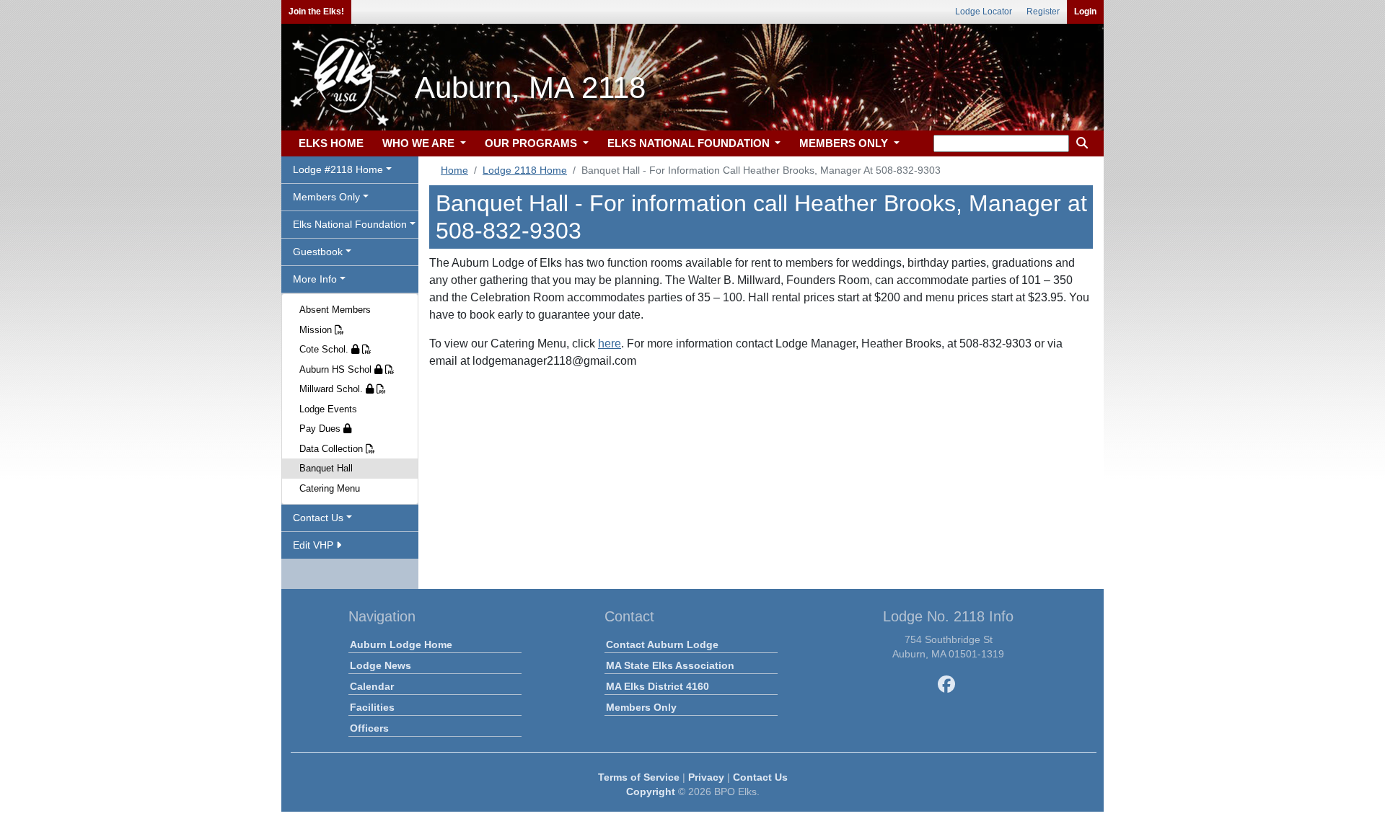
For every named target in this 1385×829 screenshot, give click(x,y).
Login (1085, 11)
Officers (369, 728)
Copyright (650, 791)
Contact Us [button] (318, 517)
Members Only (641, 707)
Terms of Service (639, 777)
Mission (317, 329)
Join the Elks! (316, 11)
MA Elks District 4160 (657, 686)
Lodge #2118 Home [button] (338, 169)
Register (1043, 11)
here (609, 343)
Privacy (706, 777)
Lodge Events (328, 409)
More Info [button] (315, 279)
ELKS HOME (331, 143)
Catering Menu (329, 488)
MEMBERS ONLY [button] (845, 143)
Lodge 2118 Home (525, 170)
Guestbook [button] (318, 251)
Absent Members (335, 309)
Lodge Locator (983, 11)
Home (454, 170)
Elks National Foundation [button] (350, 224)
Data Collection (332, 448)
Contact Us (760, 777)
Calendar (372, 686)
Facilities (372, 707)
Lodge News (380, 665)
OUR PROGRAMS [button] (532, 143)
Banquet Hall (326, 468)
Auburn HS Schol (336, 369)
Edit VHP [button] (314, 545)
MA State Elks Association (670, 665)
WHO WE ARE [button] (419, 143)
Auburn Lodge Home (401, 644)
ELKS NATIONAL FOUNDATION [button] (690, 143)
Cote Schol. (325, 349)
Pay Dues (321, 428)
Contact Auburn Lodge (662, 644)
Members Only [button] (326, 197)
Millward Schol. (332, 389)
